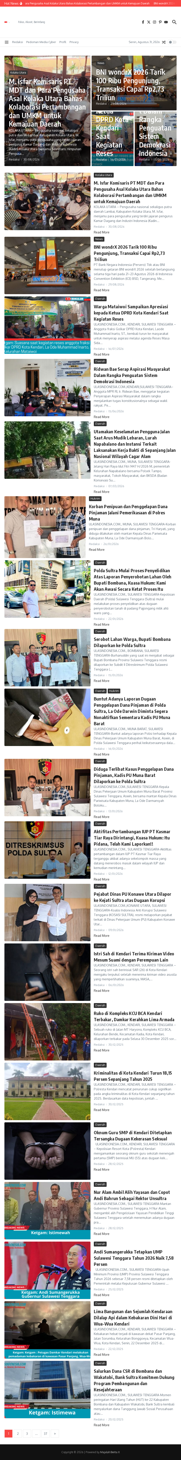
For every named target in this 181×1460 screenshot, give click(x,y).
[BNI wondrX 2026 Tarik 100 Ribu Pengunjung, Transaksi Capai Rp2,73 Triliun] (47, 265)
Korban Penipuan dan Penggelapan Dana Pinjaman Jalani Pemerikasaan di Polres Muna (128, 512)
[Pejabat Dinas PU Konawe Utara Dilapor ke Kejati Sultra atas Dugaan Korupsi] (47, 912)
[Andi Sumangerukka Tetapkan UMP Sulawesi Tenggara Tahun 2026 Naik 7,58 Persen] (47, 1270)
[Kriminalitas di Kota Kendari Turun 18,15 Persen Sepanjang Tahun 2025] (47, 1091)
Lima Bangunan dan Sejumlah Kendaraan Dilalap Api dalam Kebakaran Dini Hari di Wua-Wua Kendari (133, 1317)
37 (45, 1433)
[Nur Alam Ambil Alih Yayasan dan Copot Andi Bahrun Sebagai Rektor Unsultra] (47, 1210)
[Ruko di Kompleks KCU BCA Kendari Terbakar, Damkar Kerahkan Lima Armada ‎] (47, 1031)
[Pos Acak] (164, 42)
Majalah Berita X (110, 1452)
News (101, 63)
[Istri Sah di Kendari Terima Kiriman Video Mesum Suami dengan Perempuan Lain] (47, 972)
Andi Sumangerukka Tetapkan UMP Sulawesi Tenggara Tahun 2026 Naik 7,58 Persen (134, 1258)
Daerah (100, 298)
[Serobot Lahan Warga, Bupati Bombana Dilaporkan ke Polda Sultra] (47, 657)
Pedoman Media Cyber (41, 42)
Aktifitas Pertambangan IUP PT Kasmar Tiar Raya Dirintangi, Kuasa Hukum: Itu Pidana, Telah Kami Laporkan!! (132, 837)
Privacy (74, 42)
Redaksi (17, 42)
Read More (101, 232)
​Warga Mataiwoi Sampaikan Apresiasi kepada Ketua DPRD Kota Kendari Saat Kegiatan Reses (131, 313)
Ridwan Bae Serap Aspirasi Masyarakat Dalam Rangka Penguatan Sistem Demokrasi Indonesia (155, 115)
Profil (62, 42)
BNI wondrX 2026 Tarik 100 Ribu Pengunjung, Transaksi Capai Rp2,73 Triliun (130, 84)
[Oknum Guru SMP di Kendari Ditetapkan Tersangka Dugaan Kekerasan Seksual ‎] (47, 1151)
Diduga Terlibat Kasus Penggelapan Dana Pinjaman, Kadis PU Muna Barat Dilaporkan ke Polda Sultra (134, 775)
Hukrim (95, 498)
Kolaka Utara (18, 72)
